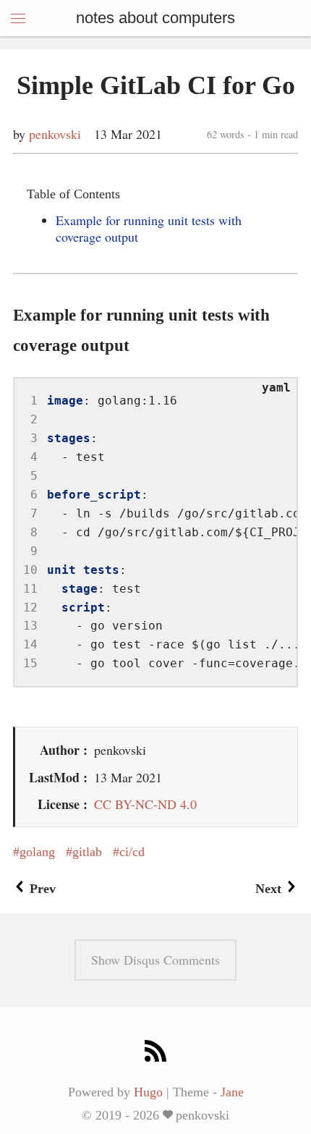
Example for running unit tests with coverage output (149, 228)
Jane (232, 1092)
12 (30, 607)
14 (30, 644)
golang (37, 852)
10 (30, 570)
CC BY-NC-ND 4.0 (145, 804)
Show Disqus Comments (155, 959)
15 (30, 663)
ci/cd (132, 852)
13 (30, 625)
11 (30, 589)
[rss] (155, 1053)
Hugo (148, 1092)
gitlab (87, 852)
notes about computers (155, 18)
